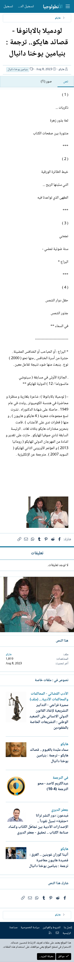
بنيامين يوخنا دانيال (18, 69)
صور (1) (46, 82)
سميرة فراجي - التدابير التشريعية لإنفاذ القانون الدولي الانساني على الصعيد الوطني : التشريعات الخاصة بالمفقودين (48, 716)
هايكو (61, 69)
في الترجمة (60, 778)
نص (65, 82)
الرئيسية (67, 933)
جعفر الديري (59, 810)
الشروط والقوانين (52, 927)
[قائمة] (67, 6)
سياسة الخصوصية (30, 927)
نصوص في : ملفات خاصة (51, 680)
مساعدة (13, 927)
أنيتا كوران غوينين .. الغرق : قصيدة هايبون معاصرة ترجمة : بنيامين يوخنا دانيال (48, 860)
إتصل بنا (68, 927)
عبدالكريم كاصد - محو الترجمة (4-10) (52, 786)
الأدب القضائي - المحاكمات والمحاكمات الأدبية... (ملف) (49, 697)
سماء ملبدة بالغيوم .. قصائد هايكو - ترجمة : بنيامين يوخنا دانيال (49, 756)
